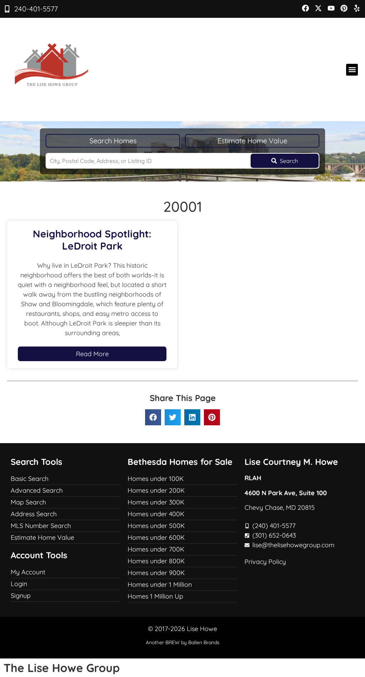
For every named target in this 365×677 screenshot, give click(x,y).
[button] (352, 70)
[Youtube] (331, 8)
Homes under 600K (156, 537)
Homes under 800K (156, 561)
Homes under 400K (156, 514)
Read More (92, 354)
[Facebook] (305, 8)
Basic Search (29, 479)
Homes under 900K (156, 573)
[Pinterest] (344, 8)
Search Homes (113, 140)
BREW (172, 642)
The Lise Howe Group (62, 668)
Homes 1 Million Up (155, 596)
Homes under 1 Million (160, 584)
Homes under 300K (156, 502)
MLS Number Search (41, 526)
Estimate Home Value (252, 140)
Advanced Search (37, 490)
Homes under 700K (156, 549)
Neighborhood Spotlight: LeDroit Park (92, 239)
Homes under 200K (156, 490)
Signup (21, 595)
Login (19, 584)
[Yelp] (356, 8)
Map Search (28, 502)
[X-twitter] (318, 8)
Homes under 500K (156, 526)
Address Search (34, 514)
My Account (28, 572)
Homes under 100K (156, 479)
